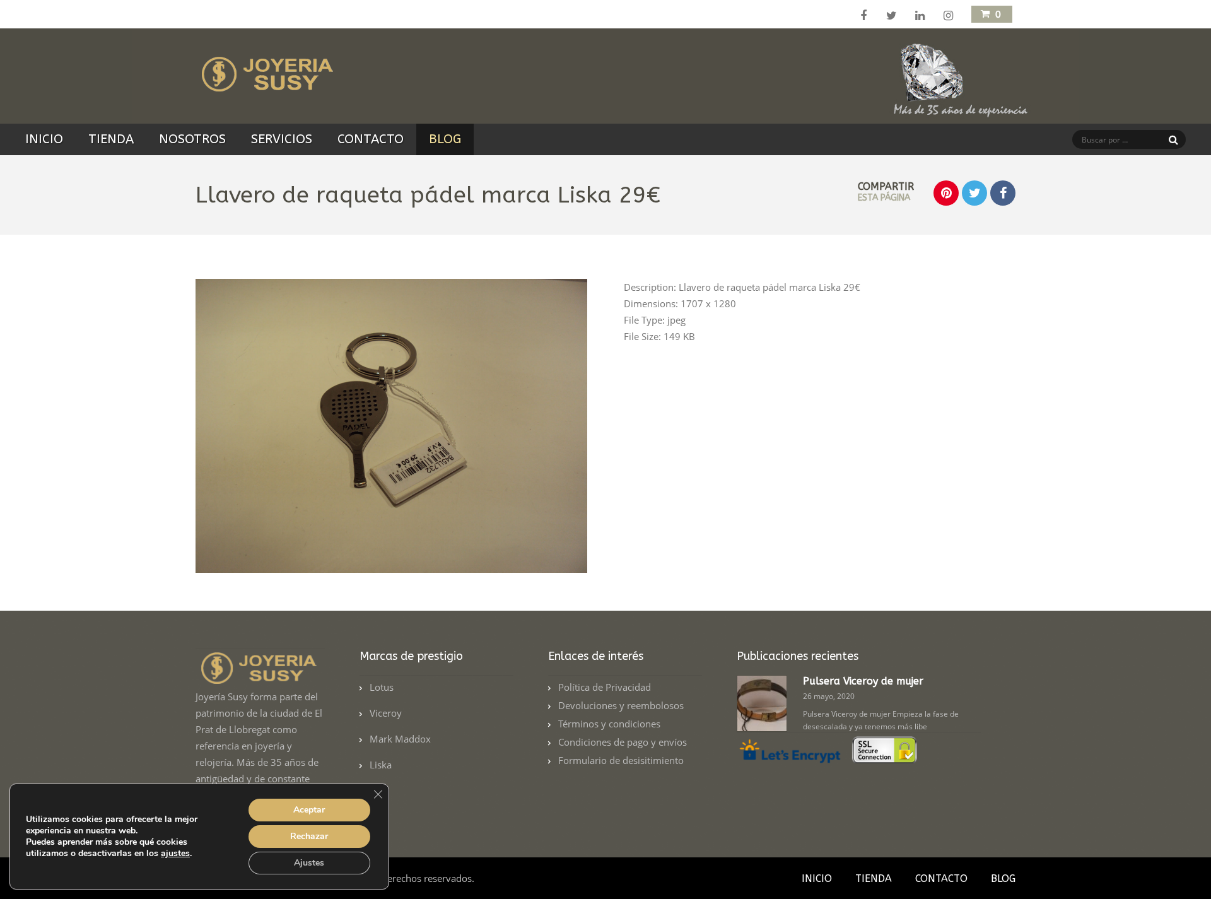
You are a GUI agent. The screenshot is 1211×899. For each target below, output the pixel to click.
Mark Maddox (400, 738)
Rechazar (309, 836)
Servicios (281, 139)
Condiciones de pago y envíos (622, 742)
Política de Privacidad (604, 687)
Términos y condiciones (609, 723)
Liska (381, 764)
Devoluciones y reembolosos (621, 705)
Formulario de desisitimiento (621, 760)
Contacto (370, 139)
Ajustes (309, 863)
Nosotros (192, 139)
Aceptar (309, 810)
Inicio (44, 139)
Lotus (382, 687)
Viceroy (386, 713)
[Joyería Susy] (265, 84)
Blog (445, 139)
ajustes (175, 853)
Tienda (111, 139)
